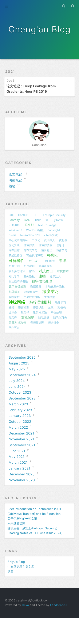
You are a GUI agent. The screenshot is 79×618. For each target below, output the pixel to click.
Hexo (25, 605)
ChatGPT (24, 215)
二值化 (36, 240)
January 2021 (19, 468)
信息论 (60, 245)
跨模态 (62, 307)
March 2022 (18, 427)
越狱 (51, 307)
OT (46, 220)
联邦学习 (60, 302)
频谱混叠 (53, 322)
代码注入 (49, 240)
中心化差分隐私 (18, 240)
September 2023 (22, 398)
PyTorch (57, 220)
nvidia (12, 235)
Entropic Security (54, 215)
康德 (42, 276)
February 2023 (20, 410)
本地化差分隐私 (54, 286)
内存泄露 (14, 250)
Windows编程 (35, 230)
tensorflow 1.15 (30, 235)
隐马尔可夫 (60, 317)
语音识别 (38, 307)
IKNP (38, 220)
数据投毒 (35, 286)
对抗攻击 (46, 271)
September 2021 (22, 445)
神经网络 (17, 301)
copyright (54, 230)
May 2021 (16, 456)
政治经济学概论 (18, 281)
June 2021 (17, 451)
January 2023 (20, 416)
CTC (11, 215)
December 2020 (22, 474)
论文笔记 (15, 174)
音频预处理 (37, 322)
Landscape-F (59, 605)
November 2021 (21, 439)
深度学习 (50, 291)
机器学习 (14, 292)
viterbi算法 (51, 235)
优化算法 (14, 245)
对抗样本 (63, 271)
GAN (27, 220)
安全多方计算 (17, 271)
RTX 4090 (15, 225)
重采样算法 (40, 312)
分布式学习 (30, 250)
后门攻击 (34, 261)
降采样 (13, 317)
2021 (10, 71)
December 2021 (21, 433)
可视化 (52, 255)
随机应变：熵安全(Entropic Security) (32, 528)
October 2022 (20, 421)
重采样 (25, 312)
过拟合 (13, 312)
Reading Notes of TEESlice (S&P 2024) (35, 533)
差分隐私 (29, 276)
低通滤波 (29, 245)
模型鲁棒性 (31, 292)
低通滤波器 (45, 245)
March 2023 (18, 404)
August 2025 (19, 363)
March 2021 (18, 462)
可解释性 (17, 260)
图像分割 (14, 266)
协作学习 (61, 250)
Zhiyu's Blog (16, 561)
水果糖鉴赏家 (16, 523)
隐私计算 (43, 317)
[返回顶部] (74, 606)
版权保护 (14, 297)
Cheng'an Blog (39, 29)
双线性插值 (15, 255)
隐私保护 (27, 317)
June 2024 (17, 386)
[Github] (63, 6)
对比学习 (14, 276)
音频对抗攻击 (17, 322)
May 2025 (17, 369)
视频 (11, 307)
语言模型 (23, 307)
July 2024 (17, 381)
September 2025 (22, 357)
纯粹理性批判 (40, 302)
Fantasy (14, 220)
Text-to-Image (47, 225)
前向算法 (46, 250)
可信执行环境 (34, 255)
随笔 (12, 186)
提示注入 (55, 276)
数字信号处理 (42, 281)
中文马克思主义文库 (21, 566)
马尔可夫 (14, 327)
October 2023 (20, 392)
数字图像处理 (17, 286)
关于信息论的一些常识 (22, 518)
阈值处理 (56, 312)
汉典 (10, 571)
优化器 (63, 240)
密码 (32, 271)
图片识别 (29, 266)
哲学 (63, 260)
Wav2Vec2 (15, 230)
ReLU (29, 225)
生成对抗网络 (32, 297)
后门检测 (49, 261)
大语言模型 (45, 266)
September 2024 (22, 375)
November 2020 (22, 480)
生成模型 (49, 297)
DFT (36, 215)
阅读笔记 (15, 180)
